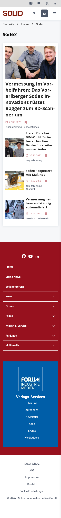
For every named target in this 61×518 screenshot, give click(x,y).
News (8, 296)
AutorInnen (31, 410)
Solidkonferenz (14, 286)
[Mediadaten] (47, 3)
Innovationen (31, 127)
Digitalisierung (13, 127)
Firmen (9, 306)
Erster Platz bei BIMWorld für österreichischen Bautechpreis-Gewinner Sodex (39, 141)
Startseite (8, 24)
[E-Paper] (31, 3)
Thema (25, 24)
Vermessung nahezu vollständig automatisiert (38, 203)
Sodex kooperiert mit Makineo (39, 173)
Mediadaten (32, 437)
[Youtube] (30, 256)
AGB (32, 470)
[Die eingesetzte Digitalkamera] (14, 180)
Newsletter (32, 417)
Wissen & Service (16, 325)
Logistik (30, 189)
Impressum (32, 477)
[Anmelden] (44, 13)
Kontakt (32, 484)
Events (32, 430)
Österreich (44, 218)
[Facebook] (24, 256)
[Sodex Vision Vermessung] (14, 209)
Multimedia (12, 345)
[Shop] (55, 3)
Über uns (32, 403)
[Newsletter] (39, 3)
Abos (32, 424)
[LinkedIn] (37, 256)
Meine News (13, 276)
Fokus (9, 316)
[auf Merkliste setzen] (26, 122)
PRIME (9, 267)
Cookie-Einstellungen (31, 491)
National (31, 218)
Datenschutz (31, 463)
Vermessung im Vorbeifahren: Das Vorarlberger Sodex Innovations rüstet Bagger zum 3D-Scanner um (30, 99)
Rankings (11, 335)
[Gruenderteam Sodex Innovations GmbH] (30, 62)
